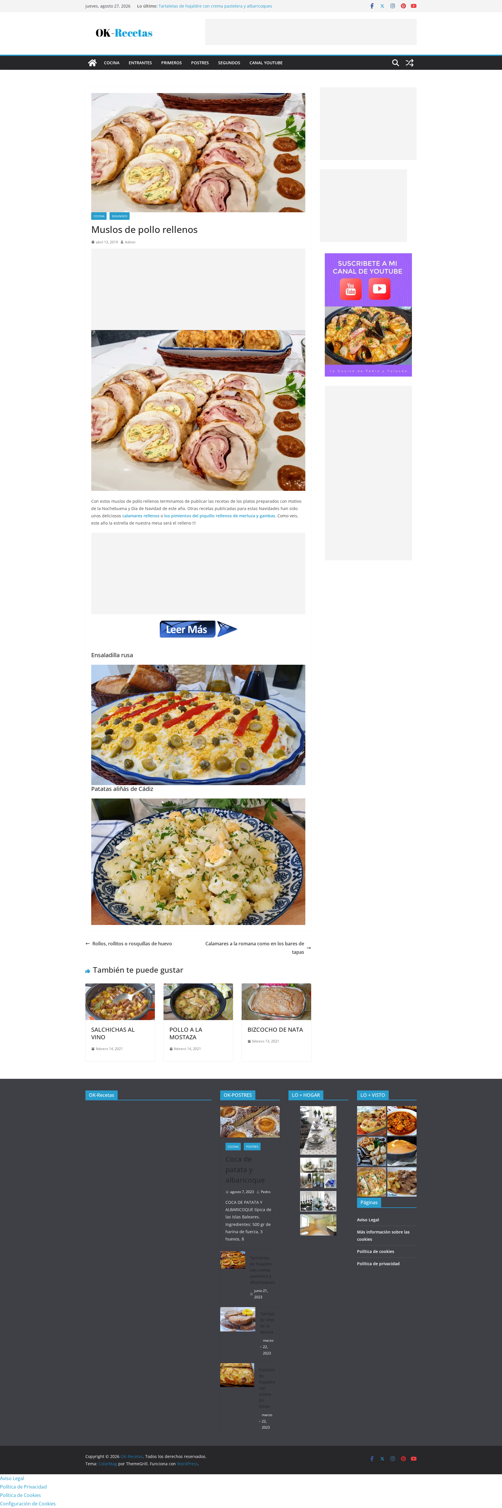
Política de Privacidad (23, 1487)
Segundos (229, 62)
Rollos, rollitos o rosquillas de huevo (132, 943)
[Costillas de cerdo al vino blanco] (402, 1182)
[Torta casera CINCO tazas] (402, 1151)
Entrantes (140, 62)
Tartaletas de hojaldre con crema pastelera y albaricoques (215, 6)
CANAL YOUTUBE (266, 62)
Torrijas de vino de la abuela (267, 1323)
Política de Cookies (20, 1495)
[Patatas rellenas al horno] (371, 1121)
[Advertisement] (311, 32)
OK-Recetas (101, 1095)
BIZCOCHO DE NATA (275, 1029)
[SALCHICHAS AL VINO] (120, 987)
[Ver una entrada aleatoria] (410, 63)
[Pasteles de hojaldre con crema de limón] (237, 1398)
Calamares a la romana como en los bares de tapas (254, 947)
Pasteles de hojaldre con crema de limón (267, 1388)
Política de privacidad (378, 1263)
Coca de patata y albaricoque (245, 1169)
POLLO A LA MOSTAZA (185, 1033)
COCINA (111, 62)
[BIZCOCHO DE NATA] (276, 987)
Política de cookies (375, 1251)
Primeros (171, 62)
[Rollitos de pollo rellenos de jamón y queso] (371, 1182)
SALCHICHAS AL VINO (113, 1033)
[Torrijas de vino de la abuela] (238, 1333)
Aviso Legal (368, 1219)
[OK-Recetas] (92, 63)
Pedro (265, 1191)
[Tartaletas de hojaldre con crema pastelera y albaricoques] (232, 1277)
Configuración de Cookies (28, 1503)
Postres (200, 62)
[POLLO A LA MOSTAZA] (198, 987)
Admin (130, 242)
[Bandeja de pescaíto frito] (371, 1151)
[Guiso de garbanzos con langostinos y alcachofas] (402, 1121)
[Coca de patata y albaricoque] (250, 1122)
